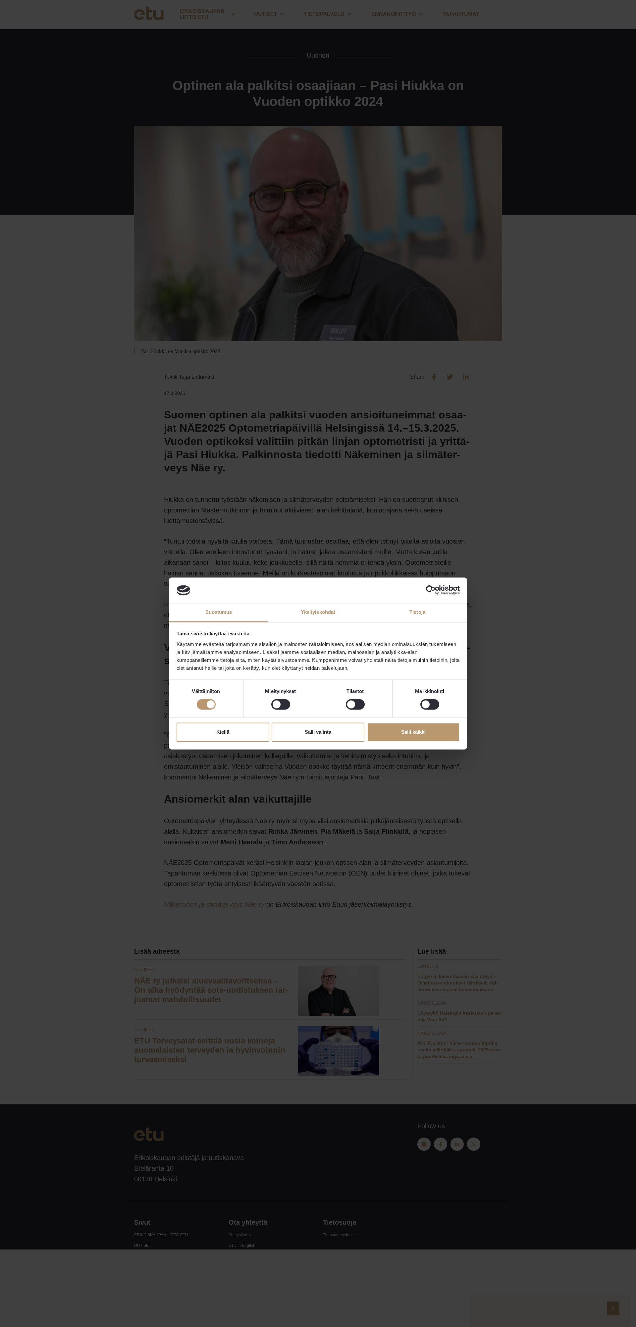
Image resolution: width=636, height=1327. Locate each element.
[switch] (280, 704)
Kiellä (222, 732)
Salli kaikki (413, 732)
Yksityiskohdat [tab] (318, 612)
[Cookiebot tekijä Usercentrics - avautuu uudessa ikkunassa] (431, 590)
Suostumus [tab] (218, 612)
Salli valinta (318, 732)
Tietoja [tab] (417, 612)
